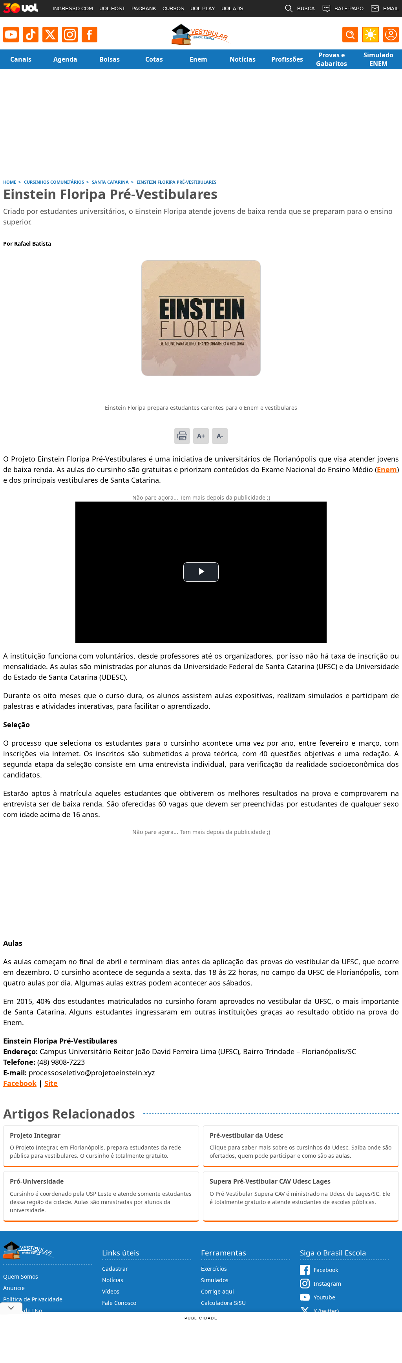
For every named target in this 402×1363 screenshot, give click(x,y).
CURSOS (173, 8)
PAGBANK (144, 8)
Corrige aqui (217, 1291)
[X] (50, 34)
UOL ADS (232, 8)
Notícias (112, 1280)
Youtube (324, 1297)
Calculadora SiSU (223, 1302)
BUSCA (306, 8)
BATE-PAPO (349, 8)
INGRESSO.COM (73, 8)
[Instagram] (70, 34)
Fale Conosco (119, 1302)
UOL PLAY (202, 8)
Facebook (20, 1083)
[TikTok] (30, 34)
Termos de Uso (22, 1310)
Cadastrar (115, 1268)
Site (51, 1083)
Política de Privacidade (32, 1299)
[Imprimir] (182, 436)
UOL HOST (112, 8)
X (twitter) (326, 1311)
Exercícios (214, 1268)
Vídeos (110, 1291)
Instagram (327, 1283)
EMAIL (391, 8)
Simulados (214, 1280)
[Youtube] (11, 34)
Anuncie (14, 1288)
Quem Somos (20, 1276)
